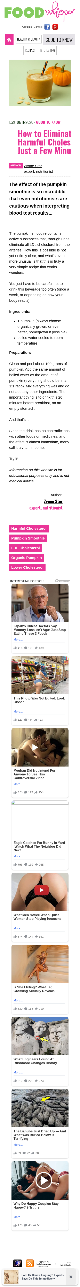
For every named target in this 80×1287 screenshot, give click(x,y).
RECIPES (30, 50)
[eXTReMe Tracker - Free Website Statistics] (17, 1266)
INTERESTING (47, 50)
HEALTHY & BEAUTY (28, 39)
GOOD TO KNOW (59, 39)
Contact (38, 26)
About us (27, 26)
